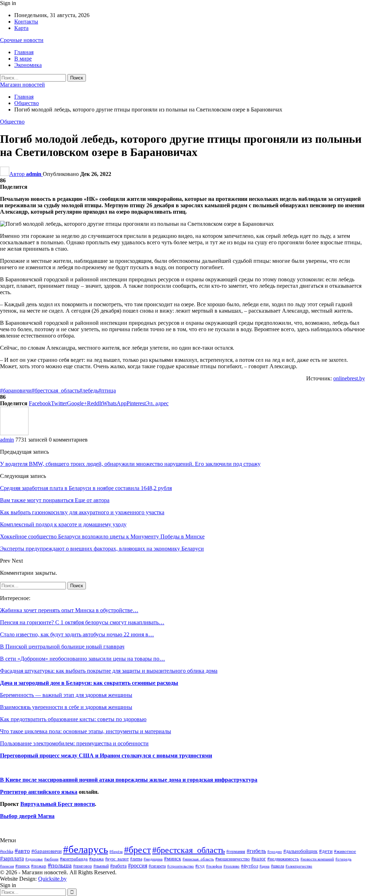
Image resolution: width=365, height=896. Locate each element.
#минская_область (198, 859)
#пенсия (7, 866)
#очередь (343, 859)
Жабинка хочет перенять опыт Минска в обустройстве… (69, 610)
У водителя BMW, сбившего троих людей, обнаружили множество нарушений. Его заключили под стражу (130, 464)
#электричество (299, 866)
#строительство (180, 866)
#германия (235, 851)
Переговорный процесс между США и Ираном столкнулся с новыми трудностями (106, 755)
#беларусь (85, 849)
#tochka (6, 851)
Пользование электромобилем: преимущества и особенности (74, 743)
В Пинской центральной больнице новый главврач (62, 647)
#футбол (249, 866)
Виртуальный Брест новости (57, 804)
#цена (264, 866)
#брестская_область (55, 390)
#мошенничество (232, 858)
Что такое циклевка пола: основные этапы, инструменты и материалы (85, 731)
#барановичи (16, 390)
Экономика (28, 65)
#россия (137, 866)
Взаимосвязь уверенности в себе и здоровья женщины (66, 707)
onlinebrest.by (349, 378)
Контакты (26, 22)
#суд (200, 866)
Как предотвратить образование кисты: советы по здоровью (73, 719)
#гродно (274, 851)
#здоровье (34, 859)
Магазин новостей (22, 85)
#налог (258, 858)
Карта (21, 28)
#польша (60, 865)
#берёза (116, 851)
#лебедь (88, 390)
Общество (12, 122)
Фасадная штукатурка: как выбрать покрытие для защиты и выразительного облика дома (108, 671)
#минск (172, 858)
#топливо (231, 866)
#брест (137, 850)
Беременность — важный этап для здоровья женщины (66, 695)
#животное (345, 851)
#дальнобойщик (300, 851)
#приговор (82, 866)
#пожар (38, 866)
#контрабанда (74, 858)
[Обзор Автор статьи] (14, 433)
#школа (277, 866)
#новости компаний (317, 859)
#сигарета (157, 866)
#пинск (22, 866)
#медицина (153, 859)
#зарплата (12, 858)
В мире (23, 59)
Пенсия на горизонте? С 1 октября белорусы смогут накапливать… (82, 622)
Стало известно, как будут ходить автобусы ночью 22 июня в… (77, 634)
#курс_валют (117, 858)
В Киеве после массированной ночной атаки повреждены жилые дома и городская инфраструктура (128, 780)
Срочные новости (21, 40)
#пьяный (101, 866)
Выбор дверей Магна (27, 816)
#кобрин (51, 859)
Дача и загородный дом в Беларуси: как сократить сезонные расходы (89, 683)
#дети (326, 851)
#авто (22, 850)
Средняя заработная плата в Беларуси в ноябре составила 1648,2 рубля (86, 488)
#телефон (214, 866)
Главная (24, 52)
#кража (96, 858)
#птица (107, 390)
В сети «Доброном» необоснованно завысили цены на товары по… (82, 659)
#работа (118, 866)
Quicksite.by (52, 879)
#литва (136, 858)
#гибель (256, 851)
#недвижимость (283, 858)
